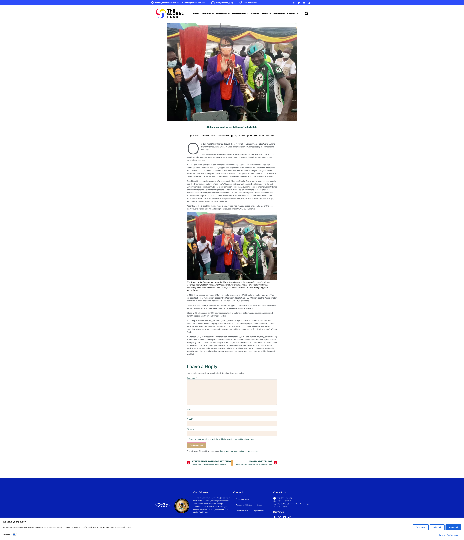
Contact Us (292, 13)
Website (190, 429)
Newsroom (279, 13)
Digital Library (258, 510)
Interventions (239, 13)
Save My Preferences (448, 535)
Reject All (437, 527)
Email (190, 419)
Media (265, 13)
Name (190, 409)
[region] (232, 529)
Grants (259, 505)
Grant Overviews (242, 510)
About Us (206, 13)
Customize (420, 527)
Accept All (453, 527)
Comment (192, 378)
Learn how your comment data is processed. (239, 451)
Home (196, 13)
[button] (307, 14)
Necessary (7, 534)
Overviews (221, 13)
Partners (255, 13)
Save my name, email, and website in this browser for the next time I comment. (222, 439)
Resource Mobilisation (244, 505)
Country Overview (242, 499)
